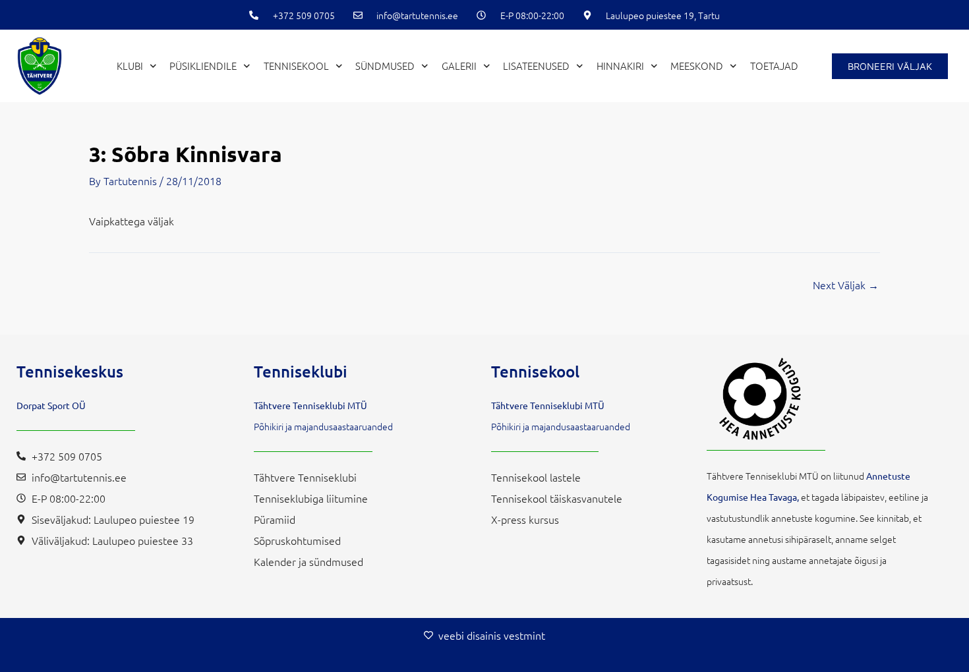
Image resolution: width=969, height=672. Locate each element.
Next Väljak (846, 284)
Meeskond (696, 65)
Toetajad (774, 65)
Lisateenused (536, 65)
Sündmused (385, 65)
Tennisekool (296, 65)
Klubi (130, 65)
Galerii (459, 65)
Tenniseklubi (300, 371)
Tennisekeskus (69, 371)
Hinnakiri (620, 65)
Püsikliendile (203, 65)
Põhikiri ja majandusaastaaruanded (323, 426)
